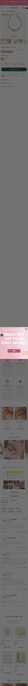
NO (14, 355)
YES (14, 351)
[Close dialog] (26, 329)
